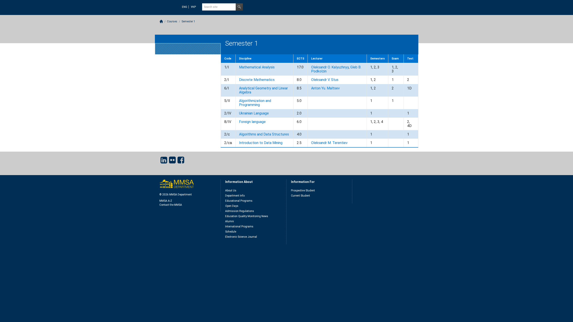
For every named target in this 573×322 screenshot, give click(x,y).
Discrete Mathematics (257, 80)
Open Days (231, 206)
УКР (193, 6)
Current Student (300, 195)
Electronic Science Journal (241, 236)
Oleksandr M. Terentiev (329, 143)
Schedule (230, 231)
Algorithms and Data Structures (264, 134)
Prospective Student (303, 190)
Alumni (229, 221)
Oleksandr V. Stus (324, 80)
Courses (172, 21)
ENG (184, 6)
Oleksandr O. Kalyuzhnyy (330, 67)
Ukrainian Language (254, 113)
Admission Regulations (239, 211)
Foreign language (252, 122)
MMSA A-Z (165, 200)
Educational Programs (238, 200)
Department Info (235, 195)
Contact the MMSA (170, 204)
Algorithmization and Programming (255, 103)
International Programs (239, 226)
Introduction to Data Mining (260, 143)
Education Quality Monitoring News (246, 216)
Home (161, 21)
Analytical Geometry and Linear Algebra (263, 90)
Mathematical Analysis (257, 67)
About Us (230, 190)
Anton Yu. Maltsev (325, 88)
